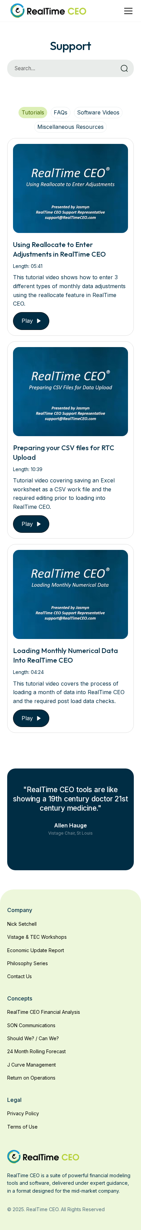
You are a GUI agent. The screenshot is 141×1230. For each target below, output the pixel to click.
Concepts (19, 998)
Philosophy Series (27, 963)
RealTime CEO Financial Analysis (43, 1012)
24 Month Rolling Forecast (36, 1051)
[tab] (32, 112)
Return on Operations (31, 1078)
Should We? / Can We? (33, 1038)
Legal (14, 1099)
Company (19, 910)
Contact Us (19, 976)
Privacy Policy (23, 1113)
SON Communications (31, 1025)
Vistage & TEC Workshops (37, 937)
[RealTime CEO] (43, 1156)
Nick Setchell (22, 924)
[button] (127, 11)
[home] (48, 11)
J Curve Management (31, 1065)
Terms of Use (22, 1127)
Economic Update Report (35, 950)
